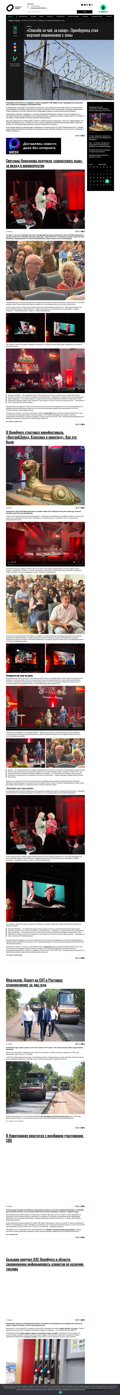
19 (97, 181)
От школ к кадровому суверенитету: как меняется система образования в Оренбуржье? (100, 137)
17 (90, 181)
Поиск (84, 11)
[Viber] (84, 135)
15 (107, 177)
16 (110, 177)
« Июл (90, 164)
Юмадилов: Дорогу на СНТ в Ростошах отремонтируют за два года (34, 985)
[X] (82, 135)
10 (90, 177)
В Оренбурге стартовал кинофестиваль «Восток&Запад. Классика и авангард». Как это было (41, 436)
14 (103, 177)
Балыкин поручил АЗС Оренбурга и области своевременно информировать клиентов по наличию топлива (45, 1270)
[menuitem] (10, 16)
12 (97, 177)
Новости (17, 20)
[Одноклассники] (15, 47)
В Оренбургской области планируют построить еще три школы (100, 150)
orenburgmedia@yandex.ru (39, 8)
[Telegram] (15, 50)
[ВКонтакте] (15, 44)
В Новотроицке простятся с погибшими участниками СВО (45, 1141)
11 (94, 177)
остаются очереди (30, 1343)
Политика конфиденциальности (94, 1389)
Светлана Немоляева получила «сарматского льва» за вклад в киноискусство (44, 163)
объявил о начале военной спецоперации (60, 1233)
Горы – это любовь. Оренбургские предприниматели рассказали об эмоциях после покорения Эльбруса (100, 144)
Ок (60, 1392)
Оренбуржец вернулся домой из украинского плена (98, 156)
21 (103, 181)
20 (100, 181)
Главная (11, 20)
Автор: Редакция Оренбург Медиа (15, 64)
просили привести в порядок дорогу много (55, 1119)
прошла (51, 235)
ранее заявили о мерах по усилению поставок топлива (38, 1339)
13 (100, 177)
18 (94, 181)
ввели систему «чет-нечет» (69, 1335)
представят (48, 413)
